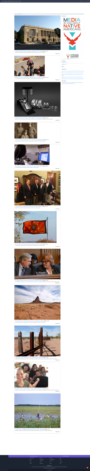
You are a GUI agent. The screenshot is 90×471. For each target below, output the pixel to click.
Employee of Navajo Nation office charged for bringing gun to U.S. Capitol (28, 51)
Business (31, 459)
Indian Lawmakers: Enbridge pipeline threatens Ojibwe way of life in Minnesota (29, 429)
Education (31, 463)
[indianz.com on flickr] (88, 1)
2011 (74, 82)
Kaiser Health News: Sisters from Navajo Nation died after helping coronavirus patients (72, 78)
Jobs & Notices (51, 460)
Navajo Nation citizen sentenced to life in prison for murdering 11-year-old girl (29, 321)
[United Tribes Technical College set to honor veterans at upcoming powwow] (37, 131)
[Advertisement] (35, 8)
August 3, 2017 (64, 64)
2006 (62, 83)
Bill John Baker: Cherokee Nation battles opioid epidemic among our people (29, 244)
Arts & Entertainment (32, 458)
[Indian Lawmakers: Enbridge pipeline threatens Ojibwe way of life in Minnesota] (37, 410)
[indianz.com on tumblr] (86, 1)
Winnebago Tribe (65, 466)
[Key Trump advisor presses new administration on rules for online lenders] (37, 154)
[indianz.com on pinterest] (66, 456)
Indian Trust (51, 458)
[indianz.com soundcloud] (81, 1)
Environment (41, 458)
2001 (71, 83)
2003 (68, 83)
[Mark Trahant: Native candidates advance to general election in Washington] (37, 375)
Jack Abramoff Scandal (52, 459)
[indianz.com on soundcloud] (63, 456)
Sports (60, 460)
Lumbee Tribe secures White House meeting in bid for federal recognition (28, 206)
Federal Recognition (42, 459)
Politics (60, 459)
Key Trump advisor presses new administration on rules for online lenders (28, 166)
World (60, 463)
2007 (81, 82)
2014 (69, 82)
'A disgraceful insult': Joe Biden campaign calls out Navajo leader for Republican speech (73, 77)
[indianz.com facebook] (79, 1)
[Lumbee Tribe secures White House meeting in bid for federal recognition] (37, 188)
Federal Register (10, 1)
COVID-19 (20, 1)
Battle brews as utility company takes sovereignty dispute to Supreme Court (29, 77)
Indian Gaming (6, 1)
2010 (76, 82)
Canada (30, 460)
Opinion (60, 458)
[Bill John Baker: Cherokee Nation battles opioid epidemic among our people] (37, 227)
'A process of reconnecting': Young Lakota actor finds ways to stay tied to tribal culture (72, 72)
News (2, 1)
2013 (71, 82)
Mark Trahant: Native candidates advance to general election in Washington (29, 388)
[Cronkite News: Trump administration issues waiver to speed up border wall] (37, 341)
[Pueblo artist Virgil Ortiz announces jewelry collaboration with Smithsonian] (37, 99)
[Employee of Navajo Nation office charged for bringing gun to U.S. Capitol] (37, 32)
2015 (67, 82)
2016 (65, 82)
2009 (77, 82)
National (51, 463)
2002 (70, 83)
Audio (14, 1)
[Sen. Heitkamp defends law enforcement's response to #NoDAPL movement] (37, 264)
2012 (72, 82)
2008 (79, 82)
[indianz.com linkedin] (85, 1)
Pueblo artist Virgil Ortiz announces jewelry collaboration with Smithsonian (29, 118)
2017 (64, 82)
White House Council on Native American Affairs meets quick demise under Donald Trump (72, 71)
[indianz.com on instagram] (65, 456)
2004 (66, 83)
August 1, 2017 (65, 62)
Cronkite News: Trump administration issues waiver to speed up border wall (29, 357)
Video (16, 1)
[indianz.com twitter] (80, 1)
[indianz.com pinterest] (87, 1)
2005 (64, 83)
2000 (73, 83)
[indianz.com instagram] (84, 1)
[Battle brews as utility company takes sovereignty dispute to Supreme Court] (37, 66)
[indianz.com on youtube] (83, 1)
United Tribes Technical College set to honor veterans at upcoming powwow (29, 139)
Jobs (18, 1)
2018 (62, 82)
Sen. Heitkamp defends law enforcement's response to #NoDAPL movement (29, 280)
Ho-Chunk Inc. (51, 466)
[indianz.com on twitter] (62, 456)
